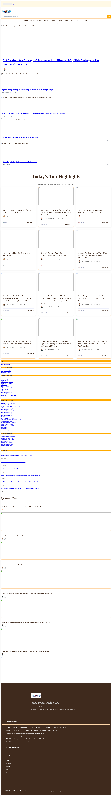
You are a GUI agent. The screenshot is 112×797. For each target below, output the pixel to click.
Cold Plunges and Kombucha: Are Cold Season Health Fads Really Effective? (26, 733)
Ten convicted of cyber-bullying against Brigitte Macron (20, 137)
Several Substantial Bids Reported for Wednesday (10, 468)
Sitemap (62, 791)
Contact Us (85, 20)
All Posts (32, 20)
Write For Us (51, 791)
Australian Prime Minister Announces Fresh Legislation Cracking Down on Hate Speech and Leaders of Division (56, 343)
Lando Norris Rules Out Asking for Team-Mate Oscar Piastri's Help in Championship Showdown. (20, 488)
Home (26, 20)
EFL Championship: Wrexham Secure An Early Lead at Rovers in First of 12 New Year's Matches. (92, 343)
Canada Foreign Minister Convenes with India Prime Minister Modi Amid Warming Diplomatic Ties (20, 475)
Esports (46, 20)
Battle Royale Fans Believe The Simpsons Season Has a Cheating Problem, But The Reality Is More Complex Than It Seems (17, 298)
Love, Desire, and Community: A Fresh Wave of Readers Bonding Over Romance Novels (29, 736)
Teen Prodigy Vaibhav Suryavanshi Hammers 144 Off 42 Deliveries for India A (16, 455)
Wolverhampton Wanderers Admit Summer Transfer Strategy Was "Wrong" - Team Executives (93, 298)
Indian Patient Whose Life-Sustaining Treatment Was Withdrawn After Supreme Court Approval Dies (32, 730)
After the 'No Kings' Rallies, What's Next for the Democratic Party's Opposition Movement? (93, 255)
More (78, 20)
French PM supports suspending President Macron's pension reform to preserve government (29, 741)
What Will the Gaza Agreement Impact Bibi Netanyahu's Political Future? (25, 739)
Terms (57, 791)
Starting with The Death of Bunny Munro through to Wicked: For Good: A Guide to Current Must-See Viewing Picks (36, 727)
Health (72, 20)
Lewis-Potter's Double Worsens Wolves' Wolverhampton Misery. (13, 462)
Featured (59, 20)
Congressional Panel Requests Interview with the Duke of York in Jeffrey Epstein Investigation (34, 113)
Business (39, 20)
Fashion (53, 20)
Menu (57, 23)
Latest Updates (7, 4)
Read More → (30, 222)
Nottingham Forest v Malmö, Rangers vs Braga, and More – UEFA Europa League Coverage (37, 4)
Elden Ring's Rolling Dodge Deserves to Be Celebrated (20, 162)
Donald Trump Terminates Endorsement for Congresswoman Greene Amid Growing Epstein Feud (20, 481)
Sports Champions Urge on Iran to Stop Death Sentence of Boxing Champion (28, 90)
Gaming (66, 20)
